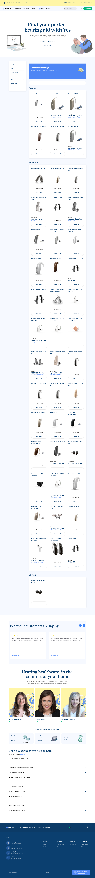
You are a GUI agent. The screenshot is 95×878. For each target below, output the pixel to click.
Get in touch (23, 754)
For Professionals (61, 844)
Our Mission (73, 844)
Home (44, 844)
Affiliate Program (85, 846)
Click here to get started (31, 2)
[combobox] (57, 83)
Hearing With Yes (47, 848)
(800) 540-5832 (71, 2)
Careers (72, 846)
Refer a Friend (84, 844)
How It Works (46, 846)
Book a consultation (47, 851)
